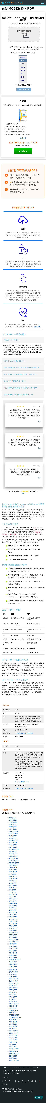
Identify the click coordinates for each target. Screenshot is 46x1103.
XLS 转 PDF (13, 838)
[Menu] (42, 3)
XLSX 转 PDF (13, 840)
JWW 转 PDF (13, 972)
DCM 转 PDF (13, 899)
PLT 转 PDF (13, 985)
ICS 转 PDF (13, 1001)
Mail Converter (30, 1068)
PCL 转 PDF (13, 881)
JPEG (23, 70)
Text (22, 74)
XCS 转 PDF (13, 976)
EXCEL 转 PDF (14, 1004)
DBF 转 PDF (13, 935)
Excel (23, 67)
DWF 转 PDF (13, 854)
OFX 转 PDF (13, 997)
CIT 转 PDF (12, 897)
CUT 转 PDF (13, 974)
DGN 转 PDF (13, 970)
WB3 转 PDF (13, 842)
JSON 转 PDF (13, 865)
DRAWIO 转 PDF (14, 959)
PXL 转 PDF (13, 908)
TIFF (22, 80)
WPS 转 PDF (13, 1040)
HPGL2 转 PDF (14, 942)
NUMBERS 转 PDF (15, 1017)
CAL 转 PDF (13, 883)
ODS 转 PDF (13, 1006)
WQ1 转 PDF (13, 901)
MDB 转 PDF (13, 1013)
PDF (22, 60)
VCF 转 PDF (13, 944)
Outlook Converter (19, 1068)
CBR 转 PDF (13, 820)
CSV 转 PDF (13, 930)
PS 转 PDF (12, 890)
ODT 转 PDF (13, 906)
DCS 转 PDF (13, 845)
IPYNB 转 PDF (14, 1049)
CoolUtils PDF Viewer (22, 782)
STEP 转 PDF (13, 988)
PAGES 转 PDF (14, 1015)
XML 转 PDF (13, 836)
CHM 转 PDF (13, 824)
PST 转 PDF (13, 827)
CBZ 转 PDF (13, 822)
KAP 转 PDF (13, 917)
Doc (22, 64)
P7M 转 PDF (13, 951)
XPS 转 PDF (13, 937)
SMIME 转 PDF (14, 1054)
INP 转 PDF (13, 1046)
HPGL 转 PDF (13, 933)
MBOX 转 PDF (13, 831)
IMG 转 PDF (13, 851)
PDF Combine (14, 1073)
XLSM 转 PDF (13, 833)
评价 (23, 493)
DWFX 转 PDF (13, 983)
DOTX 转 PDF (13, 1031)
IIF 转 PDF (12, 999)
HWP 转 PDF (13, 1035)
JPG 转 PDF (13, 874)
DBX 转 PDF (13, 1056)
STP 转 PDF (13, 990)
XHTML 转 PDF (14, 861)
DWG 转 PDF (13, 981)
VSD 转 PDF (13, 885)
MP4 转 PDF (13, 847)
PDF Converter (8, 1068)
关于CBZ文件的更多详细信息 (24, 733)
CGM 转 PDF (13, 921)
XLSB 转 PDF (13, 1010)
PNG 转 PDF (13, 872)
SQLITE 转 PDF (14, 1019)
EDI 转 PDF (13, 992)
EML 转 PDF (13, 946)
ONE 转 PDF (13, 1022)
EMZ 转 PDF (13, 894)
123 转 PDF (12, 914)
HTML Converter (15, 1070)
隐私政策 (37, 326)
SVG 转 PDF (13, 923)
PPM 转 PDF (13, 887)
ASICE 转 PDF (14, 1060)
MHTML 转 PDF (14, 863)
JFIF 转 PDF (13, 955)
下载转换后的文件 (24, 89)
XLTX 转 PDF (13, 919)
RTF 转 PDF (13, 1028)
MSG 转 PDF (13, 948)
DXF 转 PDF (13, 903)
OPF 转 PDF (13, 1058)
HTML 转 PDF (13, 856)
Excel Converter (27, 1070)
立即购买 (23, 151)
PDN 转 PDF (13, 957)
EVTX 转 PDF (13, 964)
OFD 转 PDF (13, 1024)
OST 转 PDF (13, 829)
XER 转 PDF (13, 966)
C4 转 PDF (12, 818)
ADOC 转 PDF (13, 858)
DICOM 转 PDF (14, 849)
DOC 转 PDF (13, 1026)
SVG (22, 77)
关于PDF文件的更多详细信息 (24, 788)
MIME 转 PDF (13, 1051)
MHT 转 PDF (13, 953)
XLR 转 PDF (13, 910)
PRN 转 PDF (13, 869)
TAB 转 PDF (13, 1008)
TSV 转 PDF (13, 926)
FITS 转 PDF (13, 928)
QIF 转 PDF (13, 995)
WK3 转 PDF (13, 912)
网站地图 (4, 1089)
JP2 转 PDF (13, 892)
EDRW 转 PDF (13, 979)
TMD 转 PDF (13, 1042)
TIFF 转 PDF (13, 878)
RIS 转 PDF (13, 962)
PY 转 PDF (12, 1044)
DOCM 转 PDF (13, 1033)
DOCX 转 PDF (13, 939)
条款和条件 (18, 1089)
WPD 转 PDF (13, 1037)
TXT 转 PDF (13, 867)
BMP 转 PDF (13, 876)
